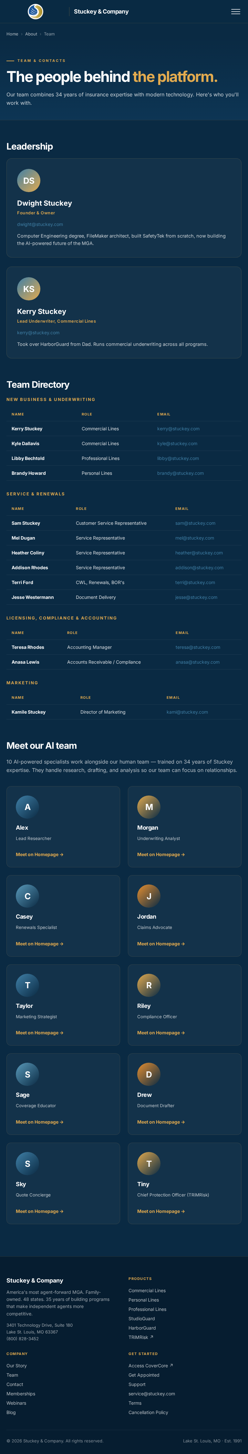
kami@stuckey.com (187, 712)
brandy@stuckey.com (180, 473)
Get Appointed (144, 1375)
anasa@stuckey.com (198, 662)
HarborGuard (142, 1328)
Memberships (20, 1393)
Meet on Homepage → (40, 854)
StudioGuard (142, 1318)
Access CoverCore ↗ (151, 1365)
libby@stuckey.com (178, 458)
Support (137, 1384)
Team (12, 1375)
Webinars (16, 1403)
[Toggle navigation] (236, 11)
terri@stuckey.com (195, 582)
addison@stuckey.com (199, 567)
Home (12, 33)
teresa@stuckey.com (198, 647)
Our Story (16, 1365)
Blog (11, 1412)
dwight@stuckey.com (40, 224)
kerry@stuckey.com (38, 332)
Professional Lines (147, 1309)
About (31, 33)
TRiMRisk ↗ (141, 1337)
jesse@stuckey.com (196, 597)
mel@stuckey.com (194, 538)
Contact (14, 1384)
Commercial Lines (147, 1290)
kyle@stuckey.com (177, 443)
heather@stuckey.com (199, 552)
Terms (135, 1403)
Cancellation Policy (148, 1412)
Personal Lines (144, 1300)
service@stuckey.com (152, 1393)
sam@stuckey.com (195, 523)
